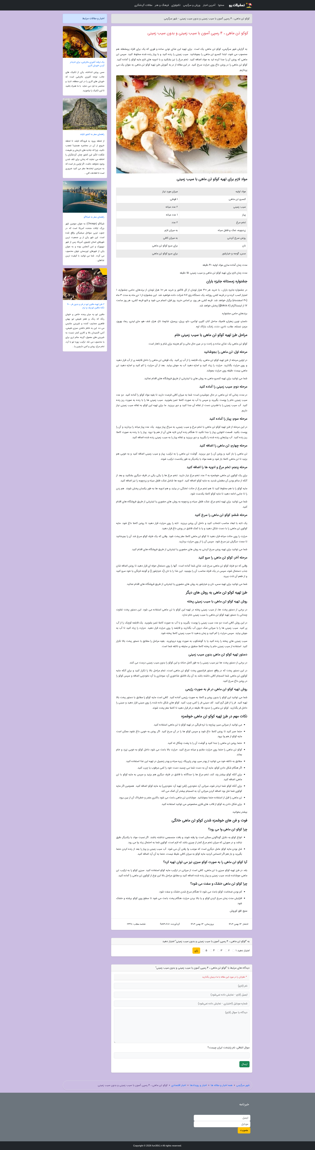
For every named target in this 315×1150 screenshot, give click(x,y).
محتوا (221, 5)
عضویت (244, 1130)
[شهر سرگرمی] (240, 5)
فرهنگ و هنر (162, 5)
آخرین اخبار (209, 5)
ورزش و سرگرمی (191, 5)
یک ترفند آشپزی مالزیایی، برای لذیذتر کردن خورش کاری (87, 63)
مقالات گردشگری (143, 5)
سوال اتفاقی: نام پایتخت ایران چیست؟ (229, 1048)
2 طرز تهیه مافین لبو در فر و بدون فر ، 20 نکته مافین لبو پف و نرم (85, 306)
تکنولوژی (175, 5)
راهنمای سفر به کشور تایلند (92, 134)
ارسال (244, 1064)
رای (196, 950)
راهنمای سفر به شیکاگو (94, 217)
